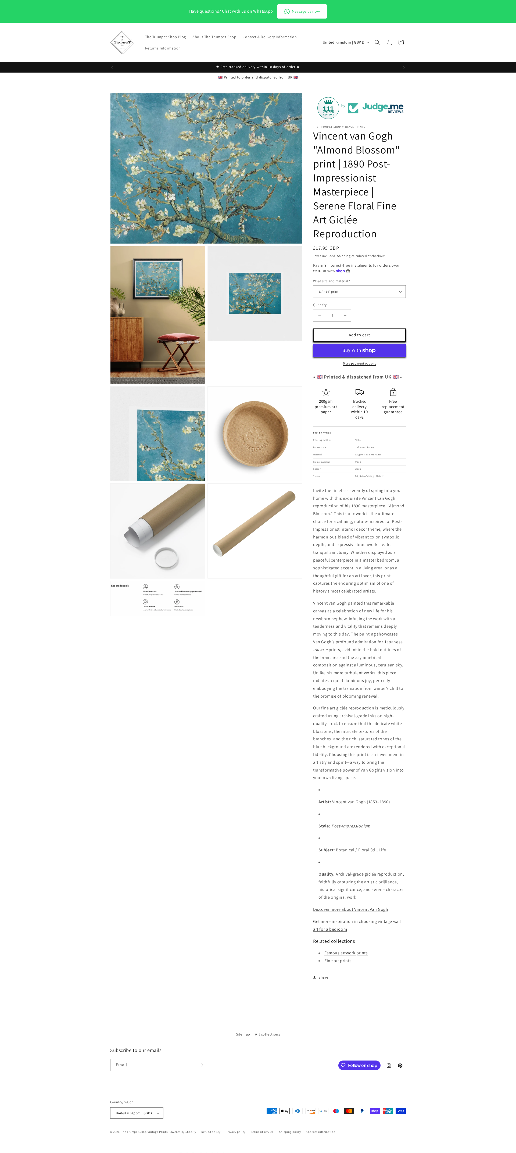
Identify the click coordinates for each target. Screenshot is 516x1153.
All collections (267, 1034)
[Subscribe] (201, 1065)
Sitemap (243, 1034)
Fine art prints (338, 960)
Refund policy (210, 1132)
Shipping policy (290, 1132)
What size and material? (331, 281)
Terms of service (262, 1132)
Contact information (320, 1132)
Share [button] (323, 977)
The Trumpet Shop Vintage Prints (144, 1132)
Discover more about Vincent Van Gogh (350, 909)
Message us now (306, 11)
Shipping (344, 256)
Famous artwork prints (346, 953)
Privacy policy (236, 1132)
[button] (377, 42)
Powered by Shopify (182, 1132)
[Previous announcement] (112, 67)
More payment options (359, 363)
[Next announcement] (404, 67)
